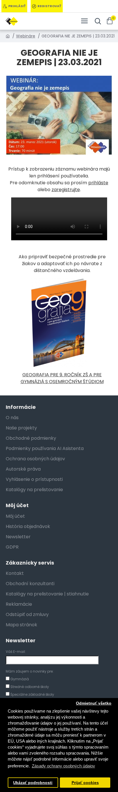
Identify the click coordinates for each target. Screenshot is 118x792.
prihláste (98, 182)
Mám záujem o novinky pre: (30, 671)
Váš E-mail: (16, 651)
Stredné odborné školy (29, 686)
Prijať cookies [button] (85, 783)
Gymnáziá (19, 679)
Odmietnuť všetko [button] (93, 703)
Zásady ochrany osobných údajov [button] (63, 765)
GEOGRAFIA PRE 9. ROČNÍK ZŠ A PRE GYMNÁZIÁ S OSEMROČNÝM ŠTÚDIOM (62, 378)
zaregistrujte (66, 189)
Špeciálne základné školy (31, 694)
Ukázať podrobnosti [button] (32, 783)
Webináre (25, 36)
